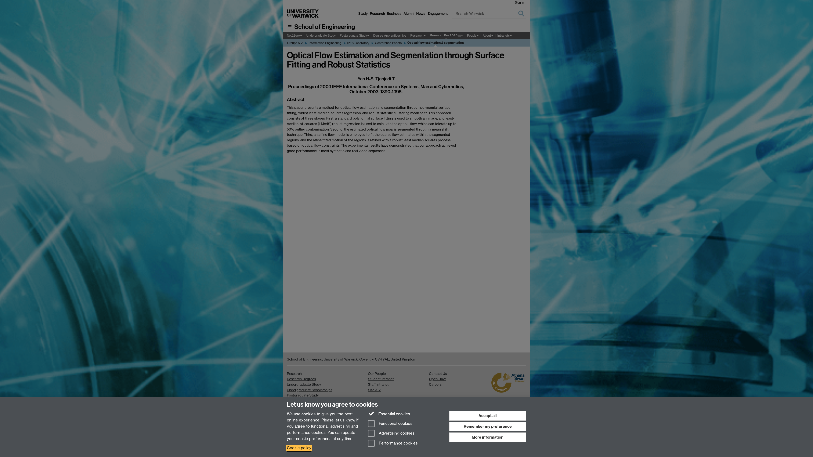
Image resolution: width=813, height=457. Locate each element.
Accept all (487, 415)
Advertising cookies (396, 433)
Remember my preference (488, 426)
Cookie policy (299, 447)
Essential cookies (393, 414)
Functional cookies (395, 423)
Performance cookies (398, 443)
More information (487, 437)
